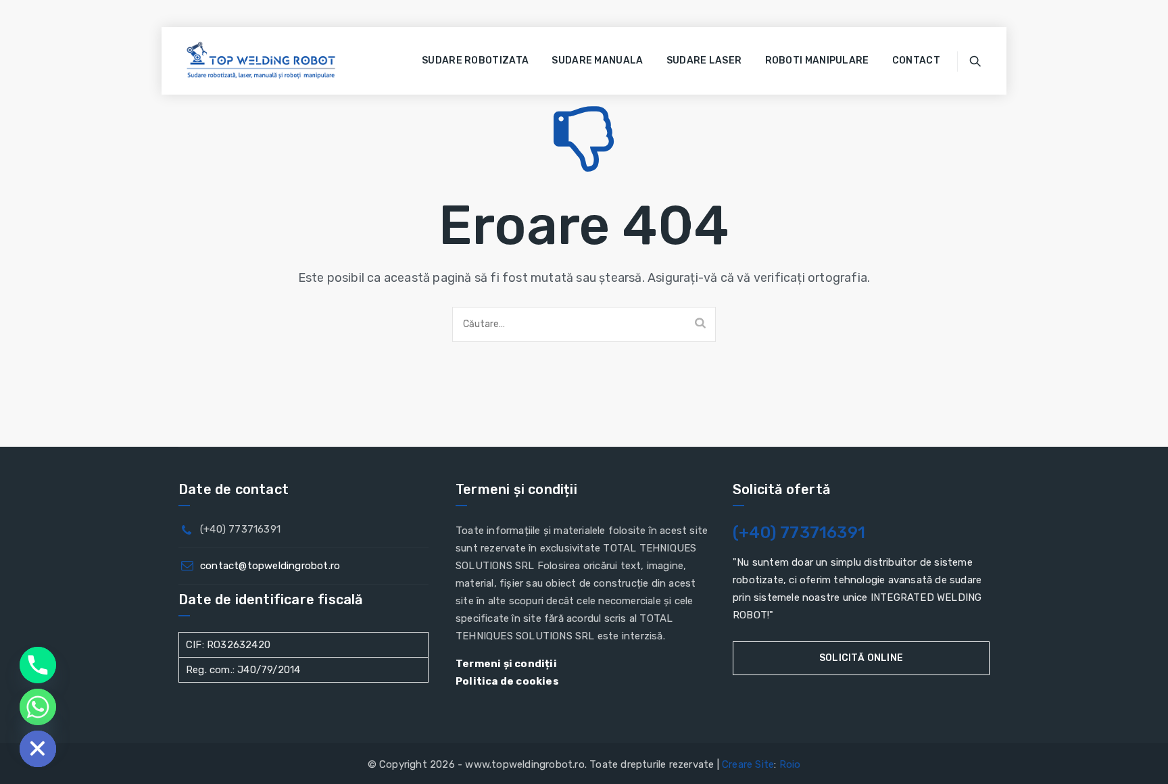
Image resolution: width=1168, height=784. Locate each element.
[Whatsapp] (38, 707)
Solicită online (861, 658)
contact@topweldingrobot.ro (270, 566)
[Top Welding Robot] (261, 61)
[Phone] (38, 665)
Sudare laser (704, 60)
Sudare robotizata (475, 60)
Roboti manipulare (817, 60)
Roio (790, 764)
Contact (916, 60)
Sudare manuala (597, 60)
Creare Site (748, 764)
